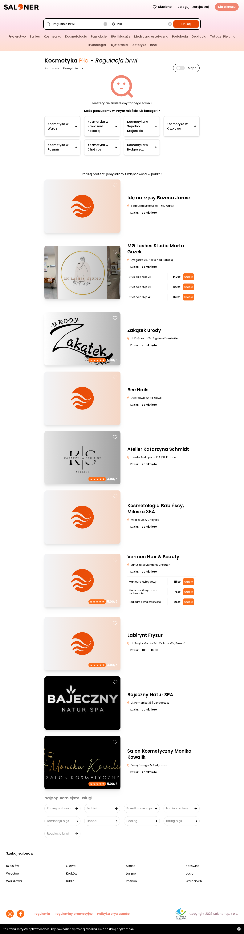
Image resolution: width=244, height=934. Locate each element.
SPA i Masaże (120, 36)
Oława (70, 866)
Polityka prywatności (113, 914)
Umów (188, 277)
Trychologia (96, 45)
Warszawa (14, 881)
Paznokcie (99, 36)
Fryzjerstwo (17, 36)
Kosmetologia (76, 36)
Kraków (71, 873)
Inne (153, 45)
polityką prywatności (119, 929)
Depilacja (199, 36)
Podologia (180, 36)
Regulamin (42, 914)
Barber (35, 36)
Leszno (131, 873)
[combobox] (77, 24)
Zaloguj (183, 7)
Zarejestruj (200, 7)
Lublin (70, 881)
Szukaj (186, 24)
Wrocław (12, 873)
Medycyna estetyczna (151, 36)
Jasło (189, 873)
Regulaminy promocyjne (74, 914)
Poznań (131, 881)
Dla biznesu (227, 7)
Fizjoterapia (119, 45)
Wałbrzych (194, 881)
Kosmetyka (52, 36)
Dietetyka (139, 45)
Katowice (193, 866)
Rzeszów (12, 866)
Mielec (131, 866)
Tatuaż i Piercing (222, 36)
